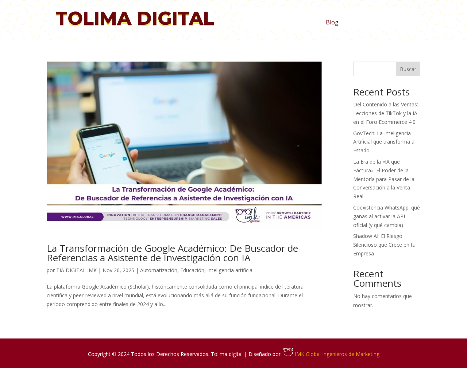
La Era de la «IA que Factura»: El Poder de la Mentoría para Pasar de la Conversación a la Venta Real (383, 179)
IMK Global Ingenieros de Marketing (336, 354)
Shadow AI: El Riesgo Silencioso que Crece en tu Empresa (384, 244)
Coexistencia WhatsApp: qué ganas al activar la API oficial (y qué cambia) (386, 216)
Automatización (158, 270)
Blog (332, 23)
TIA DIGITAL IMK (76, 270)
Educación (192, 270)
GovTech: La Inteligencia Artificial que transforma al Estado (384, 142)
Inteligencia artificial (230, 270)
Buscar (408, 69)
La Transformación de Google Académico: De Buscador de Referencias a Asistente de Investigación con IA (172, 253)
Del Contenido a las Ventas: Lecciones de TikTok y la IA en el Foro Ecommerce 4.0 (385, 113)
